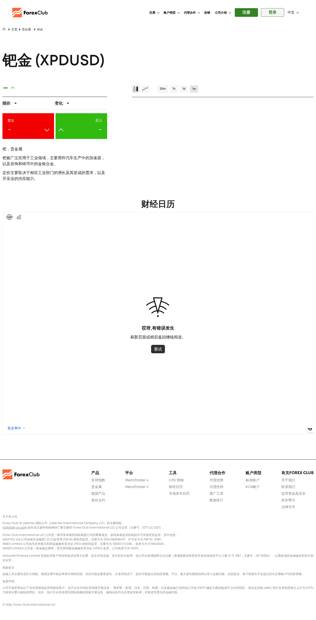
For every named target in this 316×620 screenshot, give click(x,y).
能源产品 (98, 493)
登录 (272, 12)
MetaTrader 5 (136, 487)
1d (183, 89)
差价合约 (98, 500)
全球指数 (98, 480)
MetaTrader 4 (137, 480)
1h (174, 89)
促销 (207, 12)
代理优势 (216, 480)
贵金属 (26, 29)
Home (3, 28)
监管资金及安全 (293, 493)
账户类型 (170, 12)
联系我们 (288, 487)
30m (163, 89)
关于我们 (288, 480)
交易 (152, 12)
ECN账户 (253, 487)
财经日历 (176, 487)
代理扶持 (216, 487)
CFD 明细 (176, 480)
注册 (246, 12)
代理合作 (190, 12)
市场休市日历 (179, 493)
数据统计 (216, 500)
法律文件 (288, 507)
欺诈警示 (288, 500)
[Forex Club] (30, 12)
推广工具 (216, 493)
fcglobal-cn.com (14, 527)
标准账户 (252, 480)
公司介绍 (221, 12)
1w (194, 89)
